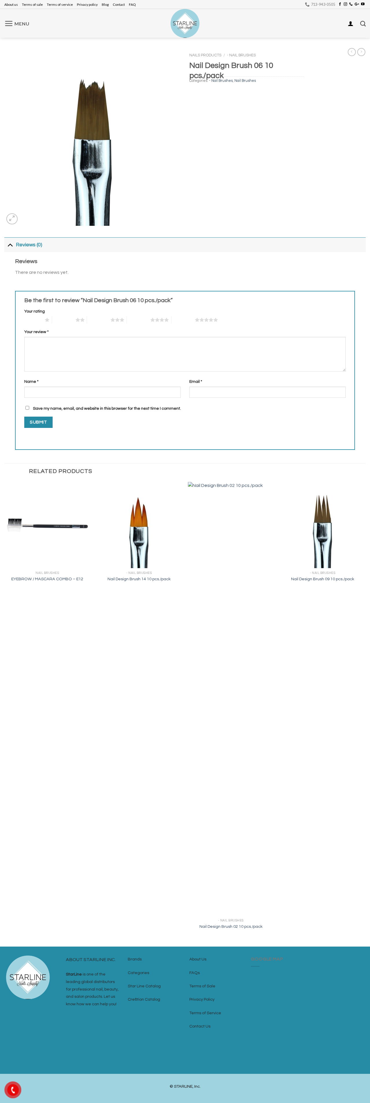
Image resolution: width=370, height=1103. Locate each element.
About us (11, 4)
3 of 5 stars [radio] (98, 319)
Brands (135, 959)
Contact (119, 4)
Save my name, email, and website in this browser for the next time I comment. (107, 408)
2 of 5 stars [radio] (63, 319)
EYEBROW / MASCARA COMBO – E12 (47, 579)
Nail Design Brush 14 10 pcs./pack (139, 579)
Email (195, 381)
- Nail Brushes (241, 55)
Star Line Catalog (144, 986)
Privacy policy (87, 4)
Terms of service (60, 4)
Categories (138, 973)
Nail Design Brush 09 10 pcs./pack (322, 579)
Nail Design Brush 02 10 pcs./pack (230, 926)
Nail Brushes (245, 81)
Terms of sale (32, 4)
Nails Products (205, 55)
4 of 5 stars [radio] (138, 319)
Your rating (34, 311)
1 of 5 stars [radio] (33, 319)
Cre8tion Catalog (144, 999)
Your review (36, 332)
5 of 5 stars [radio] (183, 319)
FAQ (132, 4)
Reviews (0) (29, 244)
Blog (105, 4)
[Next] (365, 713)
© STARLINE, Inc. (185, 1086)
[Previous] (4, 713)
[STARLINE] (185, 23)
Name (31, 381)
